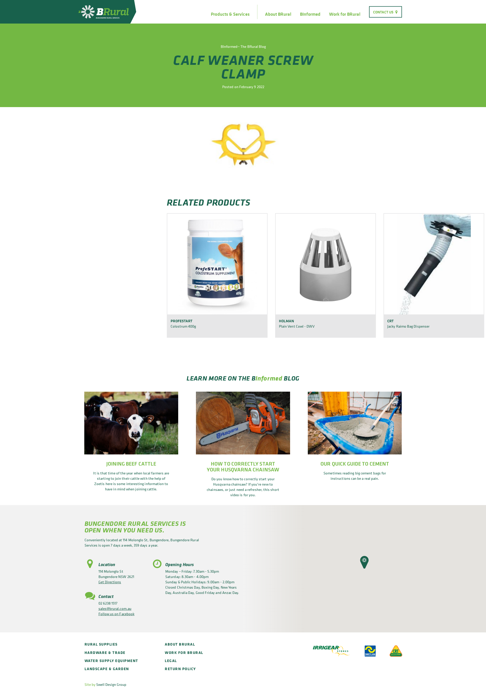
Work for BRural (344, 14)
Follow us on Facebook (116, 613)
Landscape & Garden (107, 668)
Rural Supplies (101, 644)
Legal (171, 660)
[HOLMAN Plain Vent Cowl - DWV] (325, 263)
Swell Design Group (111, 684)
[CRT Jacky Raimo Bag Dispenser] (433, 263)
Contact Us (383, 11)
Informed (268, 378)
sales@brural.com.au (114, 608)
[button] (364, 562)
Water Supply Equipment (111, 660)
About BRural (278, 14)
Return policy (180, 668)
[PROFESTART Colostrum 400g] (217, 263)
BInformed (310, 14)
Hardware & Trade (105, 652)
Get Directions (109, 582)
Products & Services (230, 14)
